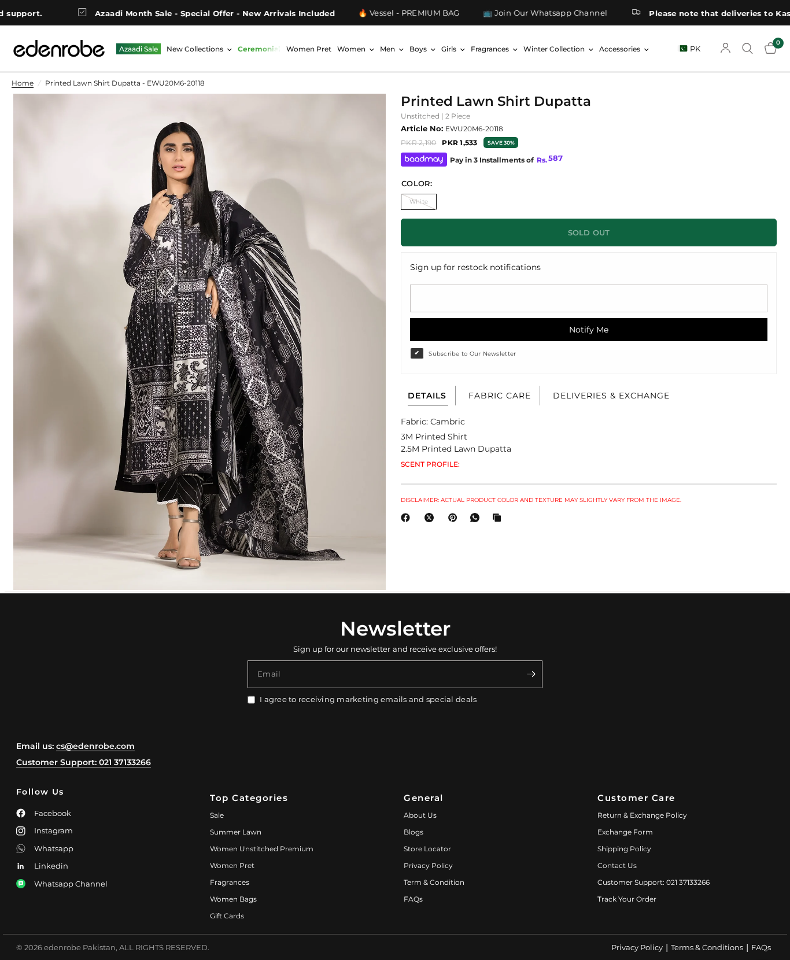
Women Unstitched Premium (261, 848)
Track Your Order (626, 899)
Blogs (413, 832)
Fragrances (490, 49)
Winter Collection (554, 49)
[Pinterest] (455, 518)
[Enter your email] (530, 674)
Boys (418, 49)
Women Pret (308, 49)
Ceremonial (259, 49)
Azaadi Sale (138, 49)
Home (23, 83)
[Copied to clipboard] (499, 518)
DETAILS (427, 395)
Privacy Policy (428, 865)
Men (387, 49)
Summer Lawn (235, 832)
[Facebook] (408, 518)
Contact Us (617, 865)
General (424, 797)
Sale (217, 815)
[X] (431, 518)
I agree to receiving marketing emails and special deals (368, 699)
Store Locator (427, 848)
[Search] (747, 48)
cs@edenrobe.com (95, 746)
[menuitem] (138, 48)
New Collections (195, 49)
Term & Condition (434, 882)
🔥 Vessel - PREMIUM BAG (376, 13)
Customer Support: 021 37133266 (83, 762)
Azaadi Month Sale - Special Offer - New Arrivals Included (182, 13)
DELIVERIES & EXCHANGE (611, 395)
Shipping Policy (624, 848)
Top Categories (249, 797)
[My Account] (725, 48)
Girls (448, 49)
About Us (420, 815)
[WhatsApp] (477, 518)
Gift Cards (227, 915)
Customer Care (636, 797)
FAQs (413, 899)
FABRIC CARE (499, 395)
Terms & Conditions (707, 947)
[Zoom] (361, 118)
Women (351, 49)
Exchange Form (625, 832)
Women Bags (233, 899)
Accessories (619, 49)
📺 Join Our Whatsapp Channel (512, 13)
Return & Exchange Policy (642, 815)
